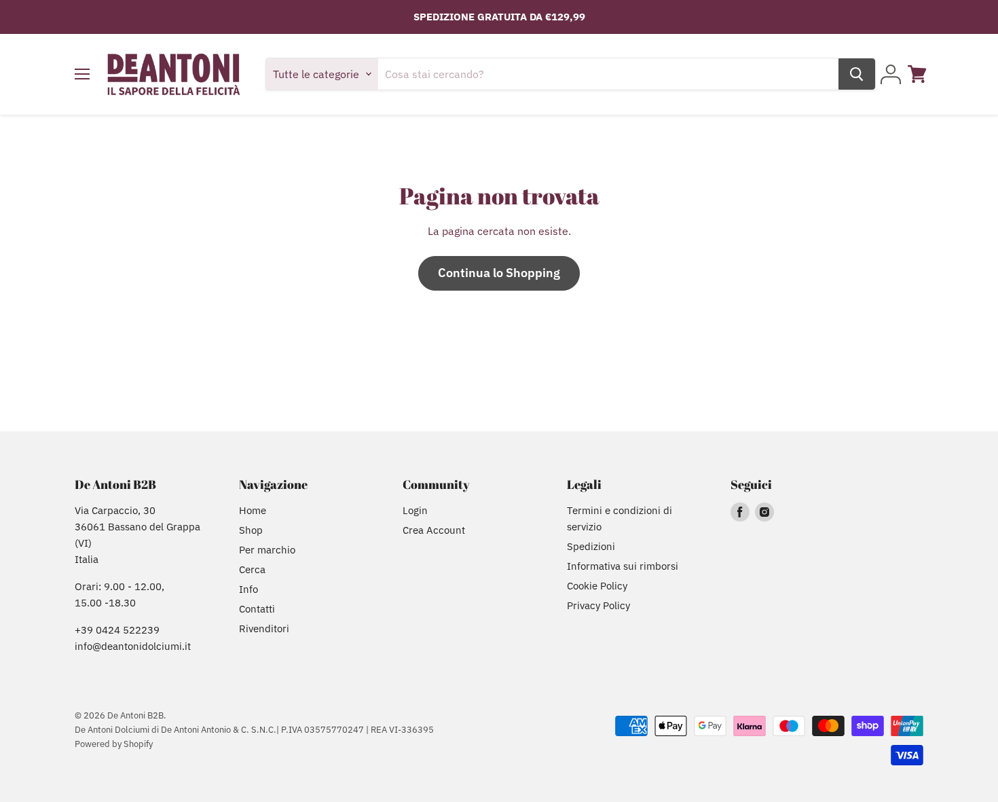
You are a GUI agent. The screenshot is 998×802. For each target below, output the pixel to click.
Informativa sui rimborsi (622, 566)
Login (415, 510)
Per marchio (267, 549)
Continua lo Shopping (499, 272)
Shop (251, 530)
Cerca (252, 569)
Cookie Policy (597, 585)
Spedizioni (591, 546)
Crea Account (434, 530)
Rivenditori (264, 628)
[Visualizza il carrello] (917, 74)
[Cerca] (856, 74)
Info (248, 589)
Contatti (257, 608)
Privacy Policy (598, 605)
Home (252, 510)
